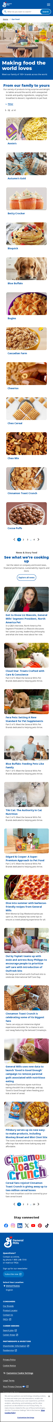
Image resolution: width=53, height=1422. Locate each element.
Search (46, 12)
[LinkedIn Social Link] (20, 1226)
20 (34, 1204)
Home (5, 19)
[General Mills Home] (7, 4)
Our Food (15, 19)
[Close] (49, 1396)
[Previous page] (15, 539)
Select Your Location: (13, 1282)
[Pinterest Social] (40, 1225)
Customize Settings (25, 1417)
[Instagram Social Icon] (13, 1226)
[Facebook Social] (6, 1226)
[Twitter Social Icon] (27, 1226)
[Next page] (38, 539)
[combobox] (23, 11)
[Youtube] (33, 1225)
